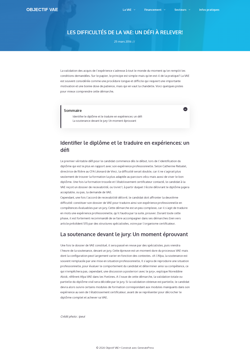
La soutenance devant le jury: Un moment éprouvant (104, 120)
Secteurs (180, 9)
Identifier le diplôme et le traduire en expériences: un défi (107, 116)
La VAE (127, 9)
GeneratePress (146, 347)
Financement (153, 9)
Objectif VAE (42, 9)
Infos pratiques (209, 9)
